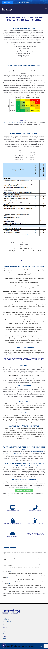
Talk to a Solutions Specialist (24, 490)
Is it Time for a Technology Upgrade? (25, 579)
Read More (4, 553)
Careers (4, 631)
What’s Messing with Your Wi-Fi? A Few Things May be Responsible (24, 591)
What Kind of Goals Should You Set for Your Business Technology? (24, 585)
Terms (4, 638)
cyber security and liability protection (30, 487)
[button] (46, 9)
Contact (4, 633)
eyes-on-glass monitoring (36, 451)
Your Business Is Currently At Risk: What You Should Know (24, 567)
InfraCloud (24, 550)
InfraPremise (25, 561)
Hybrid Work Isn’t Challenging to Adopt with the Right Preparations (25, 573)
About (4, 630)
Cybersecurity (5, 619)
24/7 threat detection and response (12, 453)
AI (3, 624)
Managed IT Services (25, 556)
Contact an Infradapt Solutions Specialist (13, 122)
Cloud (3, 623)
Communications (6, 621)
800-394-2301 (41, 646)
